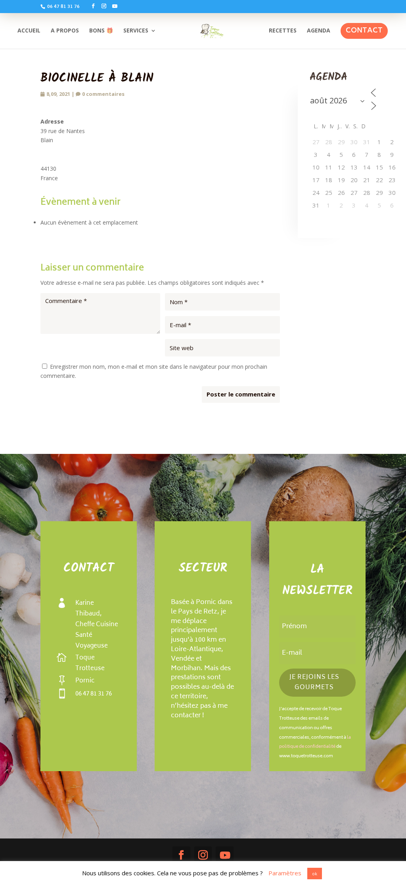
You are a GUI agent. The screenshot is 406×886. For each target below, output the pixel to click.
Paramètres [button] (284, 873)
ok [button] (314, 873)
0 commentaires (103, 93)
